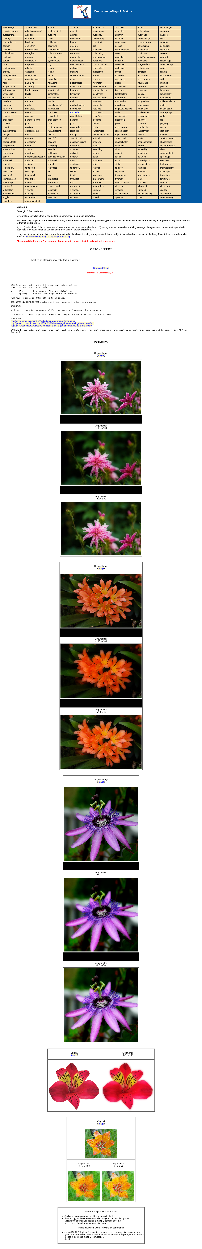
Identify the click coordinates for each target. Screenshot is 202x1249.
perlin (162, 116)
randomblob (98, 131)
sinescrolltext (9, 149)
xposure (119, 197)
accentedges (166, 27)
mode (28, 105)
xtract (140, 197)
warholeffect (8, 193)
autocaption (143, 31)
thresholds (8, 171)
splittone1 (7, 160)
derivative (142, 61)
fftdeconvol (98, 72)
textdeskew (8, 168)
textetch (96, 168)
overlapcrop (166, 112)
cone (117, 53)
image (101, 568)
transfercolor (144, 175)
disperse (29, 64)
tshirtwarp (165, 179)
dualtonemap (166, 64)
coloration (7, 49)
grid (162, 79)
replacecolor (121, 134)
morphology (121, 105)
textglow (119, 168)
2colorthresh (31, 27)
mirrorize (7, 105)
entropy (6, 72)
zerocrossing (166, 197)
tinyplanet (119, 171)
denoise (119, 61)
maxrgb (29, 101)
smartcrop (8, 153)
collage (118, 46)
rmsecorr (29, 138)
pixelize (6, 123)
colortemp (75, 53)
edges (51, 68)
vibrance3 (165, 186)
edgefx (28, 68)
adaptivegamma (10, 31)
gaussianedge (32, 79)
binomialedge (144, 38)
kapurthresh (53, 90)
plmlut (51, 123)
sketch (28, 149)
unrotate (142, 182)
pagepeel (29, 116)
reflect (51, 134)
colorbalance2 (54, 49)
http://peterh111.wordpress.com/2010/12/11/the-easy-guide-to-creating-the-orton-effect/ (52, 323)
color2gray (165, 46)
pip (161, 120)
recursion (164, 131)
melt (72, 101)
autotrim (119, 35)
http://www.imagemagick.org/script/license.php (48, 236)
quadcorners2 (32, 131)
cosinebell (52, 57)
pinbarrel (142, 120)
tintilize (96, 171)
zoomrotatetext (32, 201)
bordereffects (9, 42)
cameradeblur (144, 42)
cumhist (164, 57)
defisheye (97, 61)
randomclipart (121, 131)
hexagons (52, 83)
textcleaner (165, 164)
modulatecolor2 (77, 105)
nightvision (143, 109)
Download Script (101, 268)
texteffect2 (75, 168)
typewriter (97, 182)
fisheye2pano (9, 75)
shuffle (96, 145)
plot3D (96, 123)
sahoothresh (76, 138)
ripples (6, 138)
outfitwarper (143, 112)
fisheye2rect (31, 75)
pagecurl (7, 116)
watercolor (53, 193)
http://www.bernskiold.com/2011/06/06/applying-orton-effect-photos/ (43, 321)
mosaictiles (143, 105)
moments (97, 105)
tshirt (140, 179)
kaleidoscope (9, 90)
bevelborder (76, 38)
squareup (97, 160)
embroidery (98, 68)
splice (95, 157)
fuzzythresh (143, 75)
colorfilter (164, 49)
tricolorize (30, 179)
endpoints (120, 68)
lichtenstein (53, 94)
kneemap (119, 90)
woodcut (52, 197)
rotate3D (52, 138)
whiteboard (165, 193)
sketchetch (75, 149)
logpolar (141, 94)
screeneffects (9, 142)
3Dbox (51, 27)
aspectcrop (98, 31)
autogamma (8, 35)
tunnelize (29, 182)
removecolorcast (101, 134)
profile (95, 127)
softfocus (52, 153)
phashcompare (32, 120)
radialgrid (74, 131)
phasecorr (8, 120)
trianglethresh (9, 179)
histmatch (97, 83)
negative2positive (123, 109)
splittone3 (52, 160)
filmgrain (142, 72)
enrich (163, 68)
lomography (166, 94)
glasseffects (53, 79)
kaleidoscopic (31, 90)
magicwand (53, 97)
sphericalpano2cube (35, 157)
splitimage (165, 157)
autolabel (29, 35)
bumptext (97, 42)
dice (5, 64)
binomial (119, 38)
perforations (143, 116)
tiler (49, 171)
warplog (29, 193)
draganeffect (144, 64)
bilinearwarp (98, 38)
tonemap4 (30, 175)
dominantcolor (77, 64)
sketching (97, 149)
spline (118, 157)
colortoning (98, 53)
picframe (97, 120)
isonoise (142, 86)
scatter (141, 138)
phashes (74, 120)
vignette (29, 190)
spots (73, 160)
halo (5, 83)
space (96, 153)
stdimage (29, 164)
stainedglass (144, 160)
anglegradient (54, 31)
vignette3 (74, 190)
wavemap (75, 193)
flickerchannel (77, 75)
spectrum (142, 153)
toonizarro (97, 175)
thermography (167, 168)
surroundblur (144, 164)
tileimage (29, 171)
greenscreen (144, 79)
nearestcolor (76, 109)
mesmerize (120, 101)
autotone (74, 35)
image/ (101, 355)
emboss (74, 68)
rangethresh (143, 131)
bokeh (163, 38)
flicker (51, 75)
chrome (74, 46)
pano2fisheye (76, 116)
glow (72, 79)
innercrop (29, 86)
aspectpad (120, 31)
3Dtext (141, 27)
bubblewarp (53, 42)
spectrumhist (166, 153)
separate (52, 142)
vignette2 (52, 190)
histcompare (76, 83)
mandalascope (100, 97)
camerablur (120, 42)
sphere (6, 157)
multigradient (54, 109)
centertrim (30, 46)
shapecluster (121, 142)
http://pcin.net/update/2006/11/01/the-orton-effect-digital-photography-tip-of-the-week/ (51, 326)
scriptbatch (30, 142)
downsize (119, 64)
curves (6, 61)
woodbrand (30, 197)
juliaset (163, 86)
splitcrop (142, 157)
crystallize (120, 57)
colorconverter (122, 49)
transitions (165, 175)
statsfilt (6, 164)
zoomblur (7, 201)
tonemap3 (7, 175)
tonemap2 (165, 171)
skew (117, 149)
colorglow (29, 53)
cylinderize (30, 61)
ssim (117, 160)
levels (28, 94)
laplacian (164, 90)
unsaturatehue (32, 186)
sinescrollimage (167, 145)
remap (73, 134)
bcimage (7, 38)
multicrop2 (30, 109)
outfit (117, 112)
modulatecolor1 (55, 105)
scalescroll (120, 138)
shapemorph (166, 142)
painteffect (53, 116)
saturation (97, 138)
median (51, 101)
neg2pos (97, 109)
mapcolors (143, 97)
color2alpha (143, 46)
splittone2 (29, 160)
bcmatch (29, 38)
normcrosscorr (10, 112)
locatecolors (121, 94)
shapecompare (145, 142)
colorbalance (31, 49)
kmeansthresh (100, 90)
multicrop (7, 109)
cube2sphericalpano (147, 57)
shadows (97, 142)
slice (162, 149)
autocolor (164, 31)
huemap (164, 83)
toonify (73, 175)
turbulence (53, 182)
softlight (74, 153)
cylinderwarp (54, 61)
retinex (141, 134)
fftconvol (74, 72)
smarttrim (30, 153)
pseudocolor (121, 127)
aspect (73, 31)
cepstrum (52, 46)
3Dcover (74, 27)
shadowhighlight (78, 142)
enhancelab (143, 68)
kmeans (74, 90)
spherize (74, 157)
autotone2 (97, 35)
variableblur (98, 186)
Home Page (8, 27)
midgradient (143, 101)
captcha (164, 42)
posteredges (76, 127)
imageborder (9, 86)
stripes (96, 164)
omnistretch (53, 112)
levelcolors (8, 94)
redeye (6, 134)
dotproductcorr (100, 64)
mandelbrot (120, 97)
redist (28, 134)
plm (27, 123)
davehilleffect (76, 61)
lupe (27, 97)
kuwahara (142, 90)
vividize (163, 190)
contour (163, 53)
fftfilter (118, 72)
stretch (51, 164)
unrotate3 (7, 186)
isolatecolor (120, 86)
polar (117, 123)
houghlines (143, 83)
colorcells (97, 49)
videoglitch (8, 190)
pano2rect (97, 116)
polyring (164, 123)
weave (96, 193)
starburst (164, 160)
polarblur (142, 123)
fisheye (163, 72)
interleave (52, 86)
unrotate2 (164, 182)
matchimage (166, 97)
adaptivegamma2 (33, 31)
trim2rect (74, 179)
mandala (74, 97)
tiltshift (73, 171)
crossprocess (99, 57)
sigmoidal (119, 145)
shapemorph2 (9, 145)
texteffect (52, 168)
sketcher (52, 149)
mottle (163, 105)
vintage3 (142, 190)
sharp (28, 145)
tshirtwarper (8, 182)
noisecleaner (166, 109)
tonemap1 (142, 171)
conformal (142, 53)
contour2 (7, 57)
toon (50, 175)
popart (6, 127)
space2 (118, 153)
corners (29, 57)
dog (49, 64)
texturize (142, 168)
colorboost (75, 49)
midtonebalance (167, 101)
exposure (29, 72)
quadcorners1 (9, 131)
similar (141, 145)
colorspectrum (55, 53)
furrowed (119, 75)
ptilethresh (143, 127)
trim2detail (53, 179)
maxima (7, 101)
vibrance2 (142, 186)
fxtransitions (166, 75)
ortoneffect (75, 112)
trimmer (119, 179)
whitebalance (121, 193)
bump (73, 42)
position (29, 127)
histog (118, 83)
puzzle (163, 127)
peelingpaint (121, 116)
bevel (50, 38)
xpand (96, 197)
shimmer (74, 145)
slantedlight (143, 149)
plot (72, 123)
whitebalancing (145, 193)
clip (94, 46)
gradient (96, 79)
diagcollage (165, 61)
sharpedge (53, 145)
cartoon (6, 46)
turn (72, 182)
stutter (118, 164)
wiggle (6, 197)
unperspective (122, 182)
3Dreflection (98, 27)
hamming (29, 83)
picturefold (120, 120)
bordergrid (30, 42)
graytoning (120, 79)
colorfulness (8, 53)
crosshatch (75, 57)
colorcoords (143, 49)
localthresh (98, 94)
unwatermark (54, 186)
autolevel (52, 35)
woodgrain (75, 197)
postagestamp (55, 127)
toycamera (120, 175)
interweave (75, 86)
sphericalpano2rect (57, 157)
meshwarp (98, 101)
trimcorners (98, 179)
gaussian (7, 79)
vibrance (119, 186)
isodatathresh (99, 86)
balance (164, 35)
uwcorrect (75, 186)
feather (51, 72)
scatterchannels (168, 138)
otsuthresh (98, 112)
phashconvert (54, 120)
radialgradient (54, 131)
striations (74, 164)
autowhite (142, 35)
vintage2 (119, 190)
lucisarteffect (9, 97)
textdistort (30, 168)
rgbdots (163, 134)
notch (28, 112)
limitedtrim (75, 94)
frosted (96, 75)
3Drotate (119, 27)
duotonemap (9, 68)
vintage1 (97, 190)
